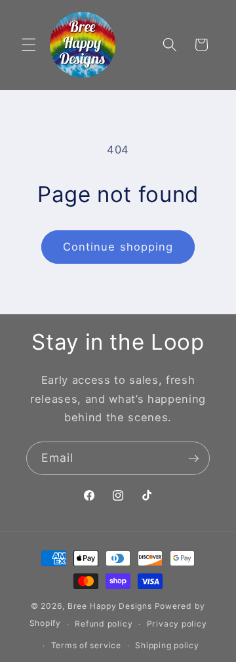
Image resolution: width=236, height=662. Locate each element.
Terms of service (86, 645)
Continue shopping (118, 246)
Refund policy (103, 624)
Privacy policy (177, 624)
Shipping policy (167, 645)
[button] (29, 44)
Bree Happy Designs (110, 606)
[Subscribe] (193, 459)
